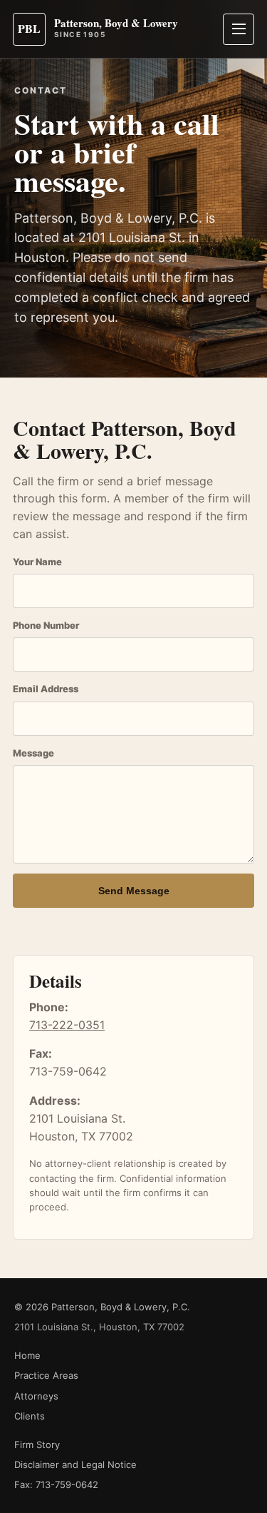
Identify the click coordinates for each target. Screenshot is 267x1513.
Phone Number (46, 625)
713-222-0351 (67, 1025)
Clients (29, 1416)
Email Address (45, 688)
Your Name (37, 561)
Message (33, 753)
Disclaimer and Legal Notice (75, 1464)
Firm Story (37, 1444)
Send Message (133, 890)
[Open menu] (238, 29)
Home (27, 1355)
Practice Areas (46, 1375)
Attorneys (36, 1396)
